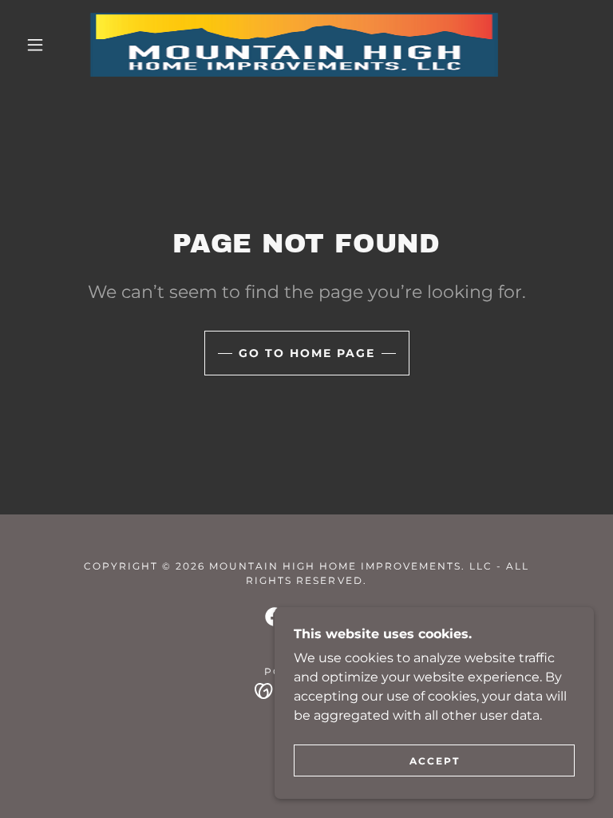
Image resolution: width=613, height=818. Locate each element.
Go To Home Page (307, 353)
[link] (293, 45)
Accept (434, 761)
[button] (35, 45)
